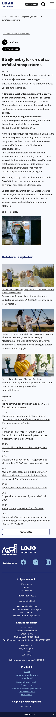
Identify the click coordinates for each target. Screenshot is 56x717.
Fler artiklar (26, 532)
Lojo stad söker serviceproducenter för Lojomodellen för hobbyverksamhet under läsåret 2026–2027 (26, 521)
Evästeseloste (26, 685)
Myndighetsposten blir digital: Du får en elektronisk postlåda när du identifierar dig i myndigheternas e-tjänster (24, 475)
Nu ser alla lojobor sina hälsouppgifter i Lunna (22, 379)
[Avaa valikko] (51, 4)
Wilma (27, 671)
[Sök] (43, 4)
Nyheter (13, 16)
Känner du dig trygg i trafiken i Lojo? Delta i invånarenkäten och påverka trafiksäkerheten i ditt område (24, 435)
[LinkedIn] (48, 564)
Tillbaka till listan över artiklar (16, 33)
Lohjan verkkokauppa (27, 675)
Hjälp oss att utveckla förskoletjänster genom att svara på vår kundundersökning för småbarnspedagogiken (26, 419)
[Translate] (31, 4)
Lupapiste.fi (27, 678)
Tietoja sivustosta (27, 691)
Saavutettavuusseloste (26, 682)
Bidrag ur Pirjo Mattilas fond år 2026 (22, 508)
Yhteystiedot (26, 694)
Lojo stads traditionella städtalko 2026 (24, 487)
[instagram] (35, 564)
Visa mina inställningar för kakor (26, 688)
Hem (4, 16)
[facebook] (23, 564)
